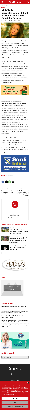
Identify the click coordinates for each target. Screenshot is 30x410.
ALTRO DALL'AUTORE (21, 224)
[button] (27, 383)
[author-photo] (15, 208)
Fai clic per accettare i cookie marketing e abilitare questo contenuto (12, 288)
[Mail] (15, 218)
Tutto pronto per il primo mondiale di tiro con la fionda (7, 192)
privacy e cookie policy (12, 390)
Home (2, 5)
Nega (15, 402)
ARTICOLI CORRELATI (7, 224)
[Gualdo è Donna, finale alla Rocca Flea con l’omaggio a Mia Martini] (5, 247)
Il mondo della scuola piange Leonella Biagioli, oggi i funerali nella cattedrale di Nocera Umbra (18, 239)
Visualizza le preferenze (15, 406)
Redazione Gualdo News (8, 20)
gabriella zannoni (9, 175)
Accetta (15, 398)
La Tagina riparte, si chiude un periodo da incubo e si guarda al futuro (23, 193)
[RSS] (16, 374)
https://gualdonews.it (15, 212)
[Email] (13, 181)
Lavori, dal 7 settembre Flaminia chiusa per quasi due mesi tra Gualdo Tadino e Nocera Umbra (14, 321)
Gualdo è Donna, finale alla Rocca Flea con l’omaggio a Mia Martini (18, 247)
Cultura (6, 5)
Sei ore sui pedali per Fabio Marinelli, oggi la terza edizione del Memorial (14, 316)
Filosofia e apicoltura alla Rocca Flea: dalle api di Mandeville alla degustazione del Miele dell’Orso (18, 230)
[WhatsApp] (9, 181)
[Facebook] (2, 181)
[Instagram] (12, 218)
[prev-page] (2, 253)
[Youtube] (21, 218)
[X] (6, 181)
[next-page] (5, 253)
